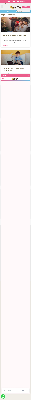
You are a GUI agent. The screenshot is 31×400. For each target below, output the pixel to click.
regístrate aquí (22, 1)
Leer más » (5, 45)
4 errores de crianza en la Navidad (14, 36)
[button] (2, 6)
